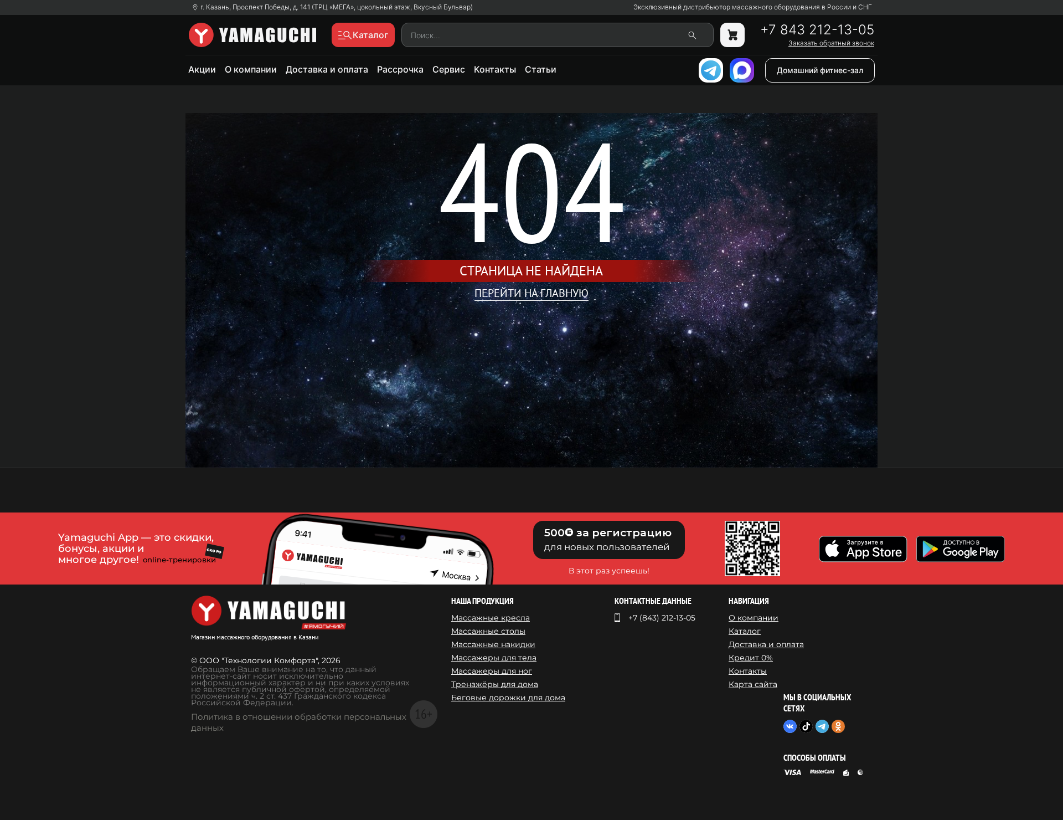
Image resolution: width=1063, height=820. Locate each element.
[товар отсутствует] (732, 35)
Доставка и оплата (327, 69)
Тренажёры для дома (494, 684)
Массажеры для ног (491, 671)
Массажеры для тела (493, 658)
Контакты (495, 69)
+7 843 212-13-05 (817, 30)
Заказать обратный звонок (831, 43)
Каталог (745, 631)
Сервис (448, 69)
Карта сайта (753, 684)
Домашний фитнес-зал (820, 70)
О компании (251, 69)
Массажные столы (488, 631)
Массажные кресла (490, 618)
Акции (202, 69)
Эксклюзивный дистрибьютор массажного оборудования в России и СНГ (752, 7)
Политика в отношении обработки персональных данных (298, 722)
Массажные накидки (493, 644)
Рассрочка (400, 69)
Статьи (540, 69)
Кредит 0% (751, 658)
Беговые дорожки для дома (508, 698)
